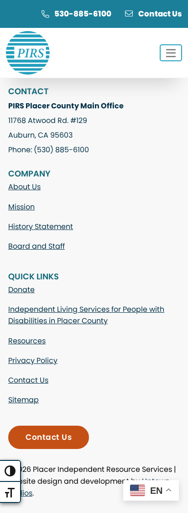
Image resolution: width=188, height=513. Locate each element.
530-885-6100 (82, 13)
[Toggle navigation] (171, 52)
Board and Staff (36, 246)
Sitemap (23, 400)
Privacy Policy (32, 360)
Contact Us (160, 13)
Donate (21, 289)
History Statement (40, 226)
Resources (27, 341)
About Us (24, 187)
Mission (21, 207)
